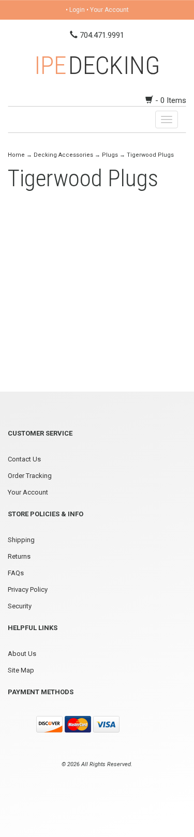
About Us (22, 653)
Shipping (21, 540)
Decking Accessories (63, 155)
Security (20, 606)
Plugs (110, 155)
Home (17, 155)
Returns (19, 556)
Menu (26, 119)
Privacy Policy (28, 589)
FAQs (16, 573)
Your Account (109, 9)
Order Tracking (30, 476)
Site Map (21, 670)
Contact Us (24, 459)
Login (77, 9)
